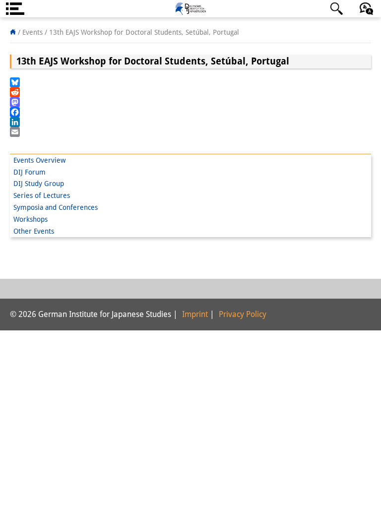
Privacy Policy (242, 314)
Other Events (33, 231)
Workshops (30, 219)
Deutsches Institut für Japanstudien (190, 8)
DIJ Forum (29, 172)
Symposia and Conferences (55, 207)
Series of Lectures (41, 195)
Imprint (195, 314)
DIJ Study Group (38, 184)
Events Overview (39, 160)
